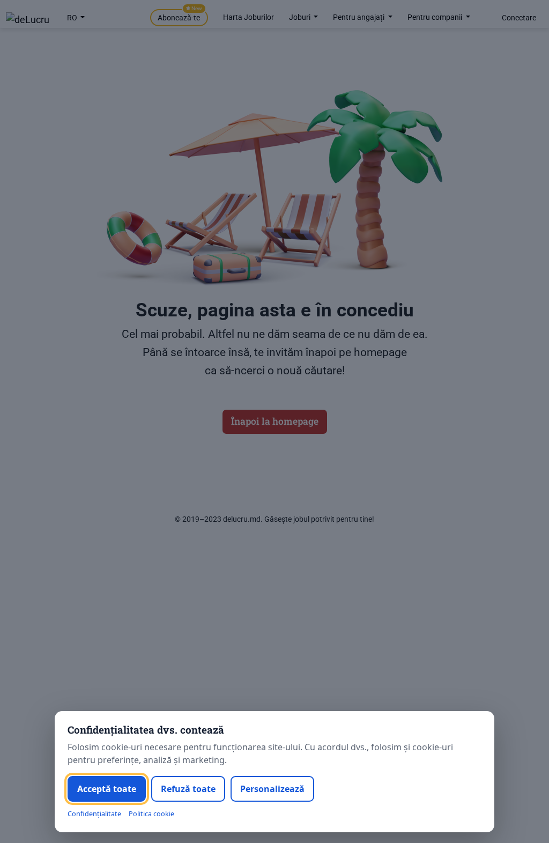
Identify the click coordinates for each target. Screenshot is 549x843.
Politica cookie (151, 813)
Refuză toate (188, 789)
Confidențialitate (94, 813)
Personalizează (272, 789)
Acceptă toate (106, 789)
